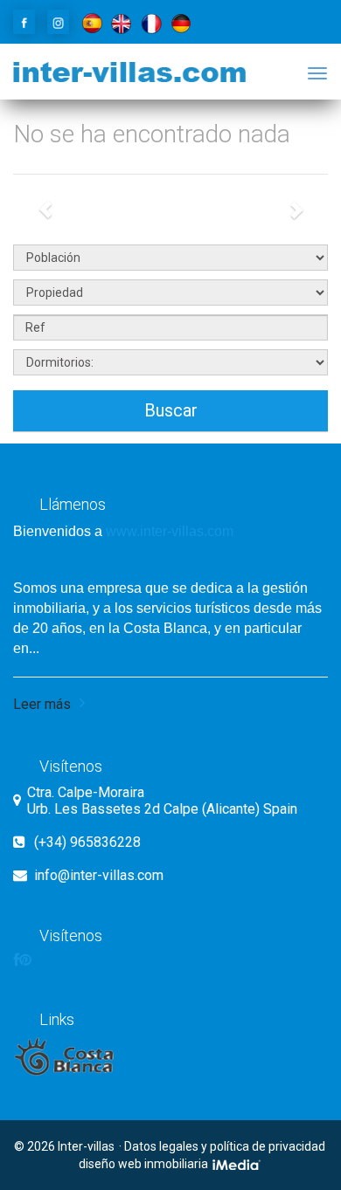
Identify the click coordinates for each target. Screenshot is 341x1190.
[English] (121, 22)
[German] (180, 22)
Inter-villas (86, 1146)
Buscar (171, 410)
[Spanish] (91, 22)
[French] (151, 22)
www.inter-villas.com (169, 531)
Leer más (42, 704)
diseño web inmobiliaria (145, 1164)
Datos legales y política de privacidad (224, 1146)
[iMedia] (237, 1164)
